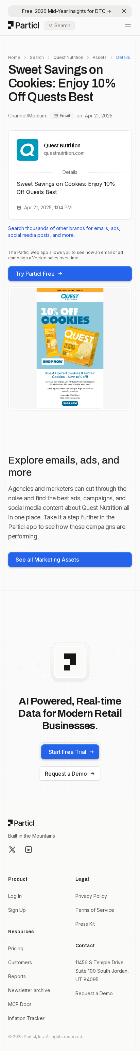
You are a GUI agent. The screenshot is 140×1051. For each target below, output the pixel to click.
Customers (20, 962)
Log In (15, 896)
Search (37, 57)
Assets (100, 57)
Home (14, 57)
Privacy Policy (91, 896)
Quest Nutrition (68, 57)
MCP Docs (20, 1004)
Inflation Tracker (26, 1018)
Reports (17, 976)
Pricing (15, 948)
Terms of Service (94, 910)
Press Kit (85, 924)
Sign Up (17, 910)
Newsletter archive (29, 990)
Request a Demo (66, 773)
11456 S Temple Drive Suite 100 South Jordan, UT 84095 (102, 970)
